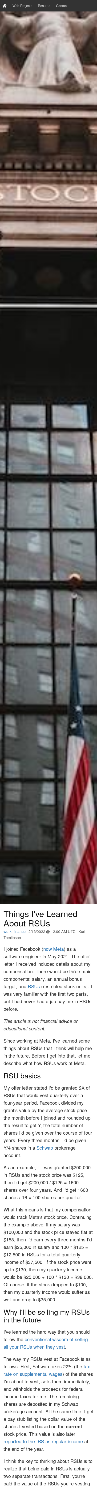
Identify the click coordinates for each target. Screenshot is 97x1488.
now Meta (53, 948)
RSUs (34, 986)
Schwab (44, 1147)
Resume (44, 5)
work (8, 931)
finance (19, 931)
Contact (62, 5)
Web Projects (22, 5)
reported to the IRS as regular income (43, 1441)
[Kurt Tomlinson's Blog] (4, 5)
